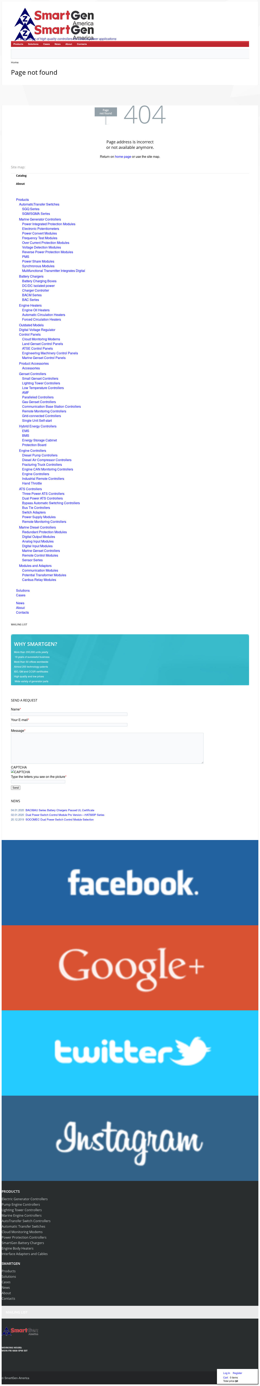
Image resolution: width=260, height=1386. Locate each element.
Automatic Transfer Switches (23, 1226)
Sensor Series (32, 560)
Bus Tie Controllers (36, 507)
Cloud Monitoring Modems (41, 339)
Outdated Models (31, 325)
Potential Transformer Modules (44, 575)
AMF (25, 392)
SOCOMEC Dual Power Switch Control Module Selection (60, 819)
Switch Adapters (34, 512)
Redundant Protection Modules (44, 532)
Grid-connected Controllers (41, 415)
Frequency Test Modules (39, 238)
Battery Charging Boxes (39, 281)
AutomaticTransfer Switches (39, 204)
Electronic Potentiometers (40, 228)
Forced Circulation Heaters (41, 319)
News (58, 43)
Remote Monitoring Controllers (44, 411)
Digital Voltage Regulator (37, 329)
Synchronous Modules (38, 266)
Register (237, 1373)
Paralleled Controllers (38, 397)
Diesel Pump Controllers (39, 455)
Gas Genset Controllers (39, 401)
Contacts (82, 43)
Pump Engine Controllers (21, 1204)
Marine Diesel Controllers (37, 527)
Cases (46, 43)
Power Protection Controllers (24, 1237)
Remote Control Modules (40, 555)
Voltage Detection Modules (41, 247)
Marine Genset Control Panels (44, 357)
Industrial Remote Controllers (43, 478)
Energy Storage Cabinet (39, 440)
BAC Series (30, 299)
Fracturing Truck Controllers (42, 464)
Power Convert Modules (39, 233)
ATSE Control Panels (37, 348)
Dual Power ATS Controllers (42, 498)
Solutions (33, 43)
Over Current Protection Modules (45, 242)
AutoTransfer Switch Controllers (26, 1221)
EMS (25, 430)
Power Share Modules (38, 261)
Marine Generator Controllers (40, 219)
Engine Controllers (32, 450)
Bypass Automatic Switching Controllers (51, 503)
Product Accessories (34, 363)
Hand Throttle (32, 483)
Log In (227, 1373)
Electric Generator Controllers (25, 1199)
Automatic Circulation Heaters (43, 314)
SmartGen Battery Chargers (23, 1243)
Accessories (31, 368)
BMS (25, 435)
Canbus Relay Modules (39, 579)
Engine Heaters (30, 305)
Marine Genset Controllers (41, 550)
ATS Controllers (30, 489)
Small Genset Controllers (40, 378)
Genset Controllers (32, 373)
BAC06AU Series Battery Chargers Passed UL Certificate (60, 810)
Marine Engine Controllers (22, 1215)
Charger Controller (35, 290)
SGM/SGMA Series (36, 213)
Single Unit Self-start (37, 420)
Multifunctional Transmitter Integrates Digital (53, 270)
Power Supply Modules (39, 517)
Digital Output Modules (38, 536)
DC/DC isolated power (38, 285)
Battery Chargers (31, 276)
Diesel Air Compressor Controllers (47, 459)
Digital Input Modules (37, 546)
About (68, 43)
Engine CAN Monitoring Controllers (47, 469)
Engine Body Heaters (18, 1248)
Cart (225, 1377)
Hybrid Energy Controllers (37, 426)
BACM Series (32, 295)
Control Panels (30, 334)
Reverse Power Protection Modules (47, 252)
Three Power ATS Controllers (43, 493)
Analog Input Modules (38, 541)
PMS (25, 256)
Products (18, 43)
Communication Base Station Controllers (51, 406)
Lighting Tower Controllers (41, 383)
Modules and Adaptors (35, 565)
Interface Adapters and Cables (25, 1254)
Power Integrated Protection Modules (48, 224)
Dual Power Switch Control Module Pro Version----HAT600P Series (65, 815)
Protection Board (34, 444)
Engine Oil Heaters (36, 310)
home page (123, 156)
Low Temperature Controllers (43, 387)
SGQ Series (30, 208)
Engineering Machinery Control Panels (50, 353)
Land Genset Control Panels (42, 343)
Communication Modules (40, 570)
